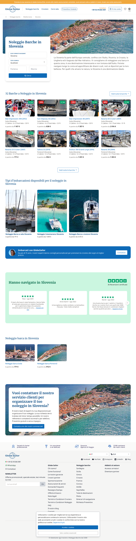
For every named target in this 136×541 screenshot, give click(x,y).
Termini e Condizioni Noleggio (60, 502)
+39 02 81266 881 (14, 462)
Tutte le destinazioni (84, 493)
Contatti (51, 511)
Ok (42, 484)
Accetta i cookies (68, 527)
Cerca (28, 75)
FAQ (49, 505)
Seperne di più (59, 522)
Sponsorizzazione (55, 481)
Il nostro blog (53, 508)
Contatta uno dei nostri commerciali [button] (28, 426)
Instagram (108, 459)
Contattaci (121, 252)
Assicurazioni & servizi (57, 484)
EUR (114, 454)
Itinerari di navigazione (85, 499)
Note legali (52, 496)
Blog (129, 459)
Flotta (78, 496)
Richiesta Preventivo (84, 502)
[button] (32, 9)
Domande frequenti (56, 487)
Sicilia (78, 471)
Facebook (86, 459)
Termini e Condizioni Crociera (60, 499)
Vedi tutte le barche (119, 94)
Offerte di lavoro (54, 493)
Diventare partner (112, 471)
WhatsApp (11, 465)
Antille (78, 487)
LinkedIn (120, 459)
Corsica (79, 484)
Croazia (79, 477)
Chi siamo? (52, 468)
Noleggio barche (15, 17)
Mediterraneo (27, 17)
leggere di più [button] (118, 309)
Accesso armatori (112, 468)
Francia (79, 481)
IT (92, 454)
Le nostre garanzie (55, 474)
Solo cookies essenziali (68, 533)
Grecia (79, 474)
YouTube (97, 459)
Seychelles (80, 490)
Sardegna (80, 468)
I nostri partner (54, 477)
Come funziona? (54, 471)
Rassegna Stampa (55, 490)
